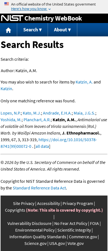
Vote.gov (76, 243)
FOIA (94, 223)
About (60, 29)
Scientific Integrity (74, 230)
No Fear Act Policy (70, 223)
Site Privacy (23, 203)
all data (42, 146)
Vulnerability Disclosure (29, 223)
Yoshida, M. (11, 119)
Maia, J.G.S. (84, 113)
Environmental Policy (35, 230)
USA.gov (57, 243)
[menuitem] (8, 30)
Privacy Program (78, 203)
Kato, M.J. (32, 113)
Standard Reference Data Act (39, 188)
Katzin (6, 88)
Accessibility (48, 203)
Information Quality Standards (37, 236)
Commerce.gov (83, 236)
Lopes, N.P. (11, 113)
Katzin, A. (84, 82)
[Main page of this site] (8, 30)
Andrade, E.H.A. (57, 113)
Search (30, 29)
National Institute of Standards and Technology (12, 18)
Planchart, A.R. (37, 119)
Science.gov (35, 243)
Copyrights (15, 210)
